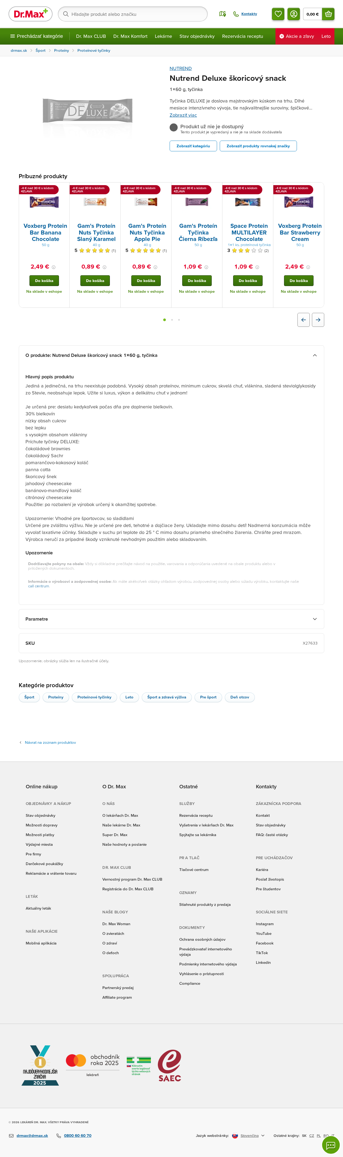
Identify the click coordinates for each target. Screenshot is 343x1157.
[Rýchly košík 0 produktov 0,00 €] (328, 14)
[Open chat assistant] (331, 1145)
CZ (311, 1135)
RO (326, 1135)
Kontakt (263, 815)
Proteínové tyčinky (94, 697)
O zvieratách (113, 933)
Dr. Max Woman (116, 923)
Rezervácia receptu (242, 36)
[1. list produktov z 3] (165, 320)
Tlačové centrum (193, 869)
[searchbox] (133, 13)
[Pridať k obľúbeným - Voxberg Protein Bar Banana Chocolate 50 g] (63, 189)
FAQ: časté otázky (272, 834)
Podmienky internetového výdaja (208, 964)
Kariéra (262, 869)
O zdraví (109, 943)
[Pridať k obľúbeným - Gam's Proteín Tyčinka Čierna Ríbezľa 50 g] (216, 189)
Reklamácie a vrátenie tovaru (51, 873)
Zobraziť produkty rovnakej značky (258, 146)
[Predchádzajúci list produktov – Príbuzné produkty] (303, 320)
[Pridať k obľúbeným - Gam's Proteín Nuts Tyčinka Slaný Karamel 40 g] (114, 189)
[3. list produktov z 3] (179, 319)
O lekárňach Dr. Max (120, 815)
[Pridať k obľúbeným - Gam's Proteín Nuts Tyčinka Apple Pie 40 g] (165, 189)
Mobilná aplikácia (41, 943)
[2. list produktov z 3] (172, 319)
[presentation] (44, 202)
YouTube (263, 933)
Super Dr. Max (114, 834)
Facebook (265, 943)
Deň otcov (239, 697)
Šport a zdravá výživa (166, 697)
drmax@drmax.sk (32, 1135)
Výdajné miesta (39, 844)
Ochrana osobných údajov (202, 939)
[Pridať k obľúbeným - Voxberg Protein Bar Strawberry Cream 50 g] (318, 189)
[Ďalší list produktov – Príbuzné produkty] (318, 320)
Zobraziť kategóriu (193, 146)
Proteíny (56, 697)
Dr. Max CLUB (91, 36)
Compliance (189, 983)
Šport (29, 697)
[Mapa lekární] (222, 14)
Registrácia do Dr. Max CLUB (128, 889)
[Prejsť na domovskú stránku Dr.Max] (31, 13)
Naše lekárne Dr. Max (121, 825)
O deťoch (110, 952)
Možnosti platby (40, 834)
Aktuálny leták (38, 908)
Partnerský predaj (118, 987)
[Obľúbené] (278, 14)
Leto (129, 697)
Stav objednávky (197, 36)
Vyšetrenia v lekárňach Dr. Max (206, 825)
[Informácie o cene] (53, 267)
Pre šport (208, 697)
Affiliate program (117, 997)
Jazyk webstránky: (212, 1135)
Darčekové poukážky (44, 863)
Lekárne (163, 36)
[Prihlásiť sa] (294, 14)
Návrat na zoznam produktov (50, 742)
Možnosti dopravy (41, 825)
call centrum (38, 586)
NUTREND (181, 68)
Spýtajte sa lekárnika (197, 834)
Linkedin (263, 962)
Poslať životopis (270, 879)
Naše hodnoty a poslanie (124, 844)
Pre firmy (33, 854)
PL (319, 1135)
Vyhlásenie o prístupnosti (201, 973)
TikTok (262, 952)
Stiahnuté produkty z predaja (205, 904)
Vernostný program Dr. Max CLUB (132, 879)
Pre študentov (268, 889)
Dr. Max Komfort (130, 36)
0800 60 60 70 (77, 1135)
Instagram (265, 923)
